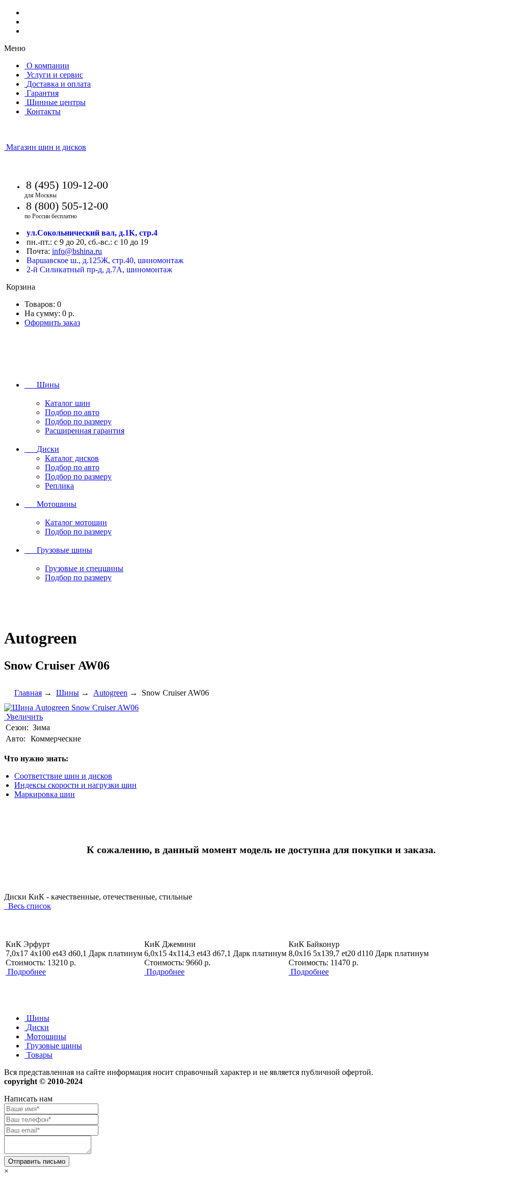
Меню (14, 48)
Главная (28, 692)
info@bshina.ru (77, 251)
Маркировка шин (44, 794)
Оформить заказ (52, 322)
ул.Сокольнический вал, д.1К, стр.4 (92, 232)
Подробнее (27, 971)
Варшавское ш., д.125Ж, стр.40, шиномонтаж (105, 260)
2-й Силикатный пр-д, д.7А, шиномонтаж (99, 269)
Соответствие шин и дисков (63, 776)
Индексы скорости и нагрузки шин (75, 785)
